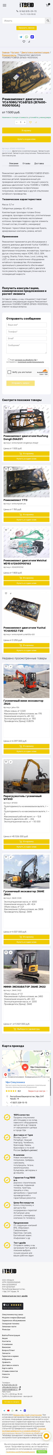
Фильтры (6, 1329)
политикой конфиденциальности (31, 362)
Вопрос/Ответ (8, 1350)
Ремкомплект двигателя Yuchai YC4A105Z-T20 (25, 629)
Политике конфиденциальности (20, 1452)
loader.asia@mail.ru (10, 1389)
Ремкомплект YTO (15, 500)
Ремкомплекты (9, 55)
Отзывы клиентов (10, 1371)
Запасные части (9, 1326)
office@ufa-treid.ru (10, 1387)
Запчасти (6, 1353)
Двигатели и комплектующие (35, 52)
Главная (5, 52)
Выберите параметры (28, 1029)
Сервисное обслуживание (14, 1320)
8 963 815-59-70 (28, 12)
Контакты (6, 1341)
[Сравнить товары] (29, 41)
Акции (5, 1338)
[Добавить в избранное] (30, 122)
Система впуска (9, 156)
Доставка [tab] (39, 163)
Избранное (7, 1359)
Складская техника (10, 1324)
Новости (6, 1374)
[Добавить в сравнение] (35, 122)
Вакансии (6, 1347)
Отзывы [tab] (26, 163)
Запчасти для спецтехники (24, 153)
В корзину (26, 130)
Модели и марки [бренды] (13, 1318)
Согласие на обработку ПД (34, 1433)
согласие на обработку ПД (25, 360)
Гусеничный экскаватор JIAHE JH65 (24, 893)
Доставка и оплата (10, 1365)
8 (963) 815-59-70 (9, 1385)
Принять (42, 1452)
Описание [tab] (13, 163)
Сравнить (6, 1362)
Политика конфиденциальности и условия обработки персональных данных (24, 1430)
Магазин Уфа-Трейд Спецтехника (27, 1415)
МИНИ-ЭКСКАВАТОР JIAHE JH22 (25, 986)
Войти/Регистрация (11, 1335)
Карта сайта (7, 1368)
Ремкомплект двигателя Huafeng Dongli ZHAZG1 (26, 438)
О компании (7, 1344)
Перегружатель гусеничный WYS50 (23, 798)
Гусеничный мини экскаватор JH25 (23, 702)
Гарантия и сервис (10, 1356)
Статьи (5, 1377)
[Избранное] (24, 41)
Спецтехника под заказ (12, 1314)
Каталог (15, 52)
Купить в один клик (26, 139)
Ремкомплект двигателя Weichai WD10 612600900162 (25, 562)
